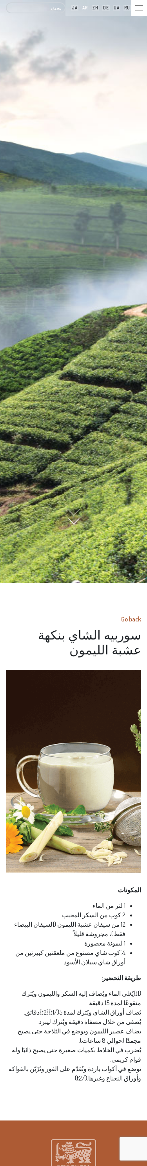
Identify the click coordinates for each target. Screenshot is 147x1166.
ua (117, 8)
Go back (131, 619)
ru (127, 8)
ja (75, 8)
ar (85, 8)
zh (95, 8)
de (106, 8)
